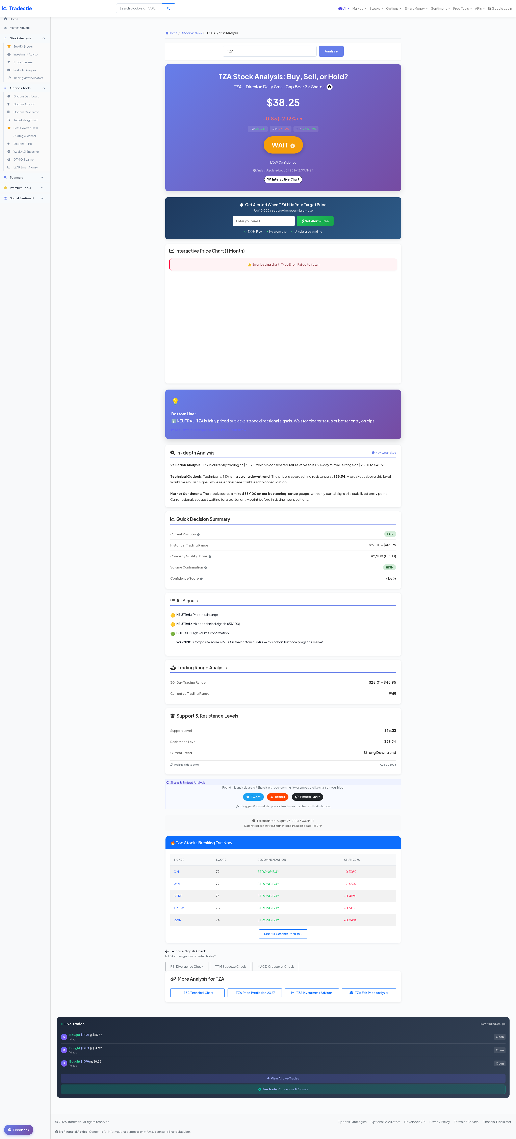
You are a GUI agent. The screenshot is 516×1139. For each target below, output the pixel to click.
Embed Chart (310, 797)
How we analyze (386, 452)
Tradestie (20, 8)
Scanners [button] (16, 177)
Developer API (414, 1122)
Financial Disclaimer (497, 1122)
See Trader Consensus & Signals (285, 1089)
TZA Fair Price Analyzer (372, 993)
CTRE (178, 896)
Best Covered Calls (26, 128)
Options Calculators (385, 1122)
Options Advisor (24, 104)
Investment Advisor (26, 54)
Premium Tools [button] (20, 188)
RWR (177, 920)
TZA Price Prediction (255, 993)
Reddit (279, 797)
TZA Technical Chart (198, 993)
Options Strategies (352, 1122)
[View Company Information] (330, 87)
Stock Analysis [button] (20, 38)
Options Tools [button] (20, 88)
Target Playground (25, 120)
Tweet (255, 797)
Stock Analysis (192, 33)
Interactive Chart (285, 179)
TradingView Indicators (28, 78)
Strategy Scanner (25, 136)
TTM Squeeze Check (230, 966)
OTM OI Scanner (24, 159)
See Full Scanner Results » (283, 934)
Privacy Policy (439, 1122)
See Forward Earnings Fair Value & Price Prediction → (210, 430)
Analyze (331, 51)
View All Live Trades (284, 1078)
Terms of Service (466, 1122)
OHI (177, 871)
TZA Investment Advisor (314, 993)
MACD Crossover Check (276, 966)
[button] (344, 8)
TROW (179, 908)
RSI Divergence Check (186, 966)
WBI (177, 884)
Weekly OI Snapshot (26, 151)
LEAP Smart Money (26, 167)
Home (14, 19)
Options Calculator (26, 112)
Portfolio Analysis (25, 70)
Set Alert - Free (317, 221)
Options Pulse (23, 143)
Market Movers (20, 27)
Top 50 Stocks (23, 46)
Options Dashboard (26, 96)
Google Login (502, 8)
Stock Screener (23, 62)
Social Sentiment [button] (22, 198)
